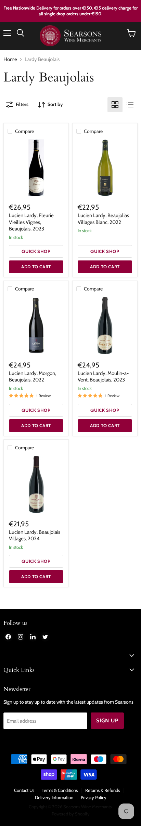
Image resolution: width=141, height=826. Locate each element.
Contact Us (24, 790)
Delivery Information (54, 797)
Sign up (107, 720)
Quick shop (36, 251)
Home (10, 59)
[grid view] (115, 104)
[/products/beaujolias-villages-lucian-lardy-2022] (36, 484)
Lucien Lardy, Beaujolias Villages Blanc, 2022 (103, 218)
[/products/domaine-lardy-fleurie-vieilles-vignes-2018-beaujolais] (36, 167)
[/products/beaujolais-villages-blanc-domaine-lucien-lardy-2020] (104, 167)
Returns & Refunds (102, 790)
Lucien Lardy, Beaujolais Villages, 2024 (34, 535)
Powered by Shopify (71, 813)
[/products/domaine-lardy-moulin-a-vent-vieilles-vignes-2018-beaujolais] (104, 325)
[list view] (130, 104)
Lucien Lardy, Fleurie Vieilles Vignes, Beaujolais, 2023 (31, 222)
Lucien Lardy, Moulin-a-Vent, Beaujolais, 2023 (103, 376)
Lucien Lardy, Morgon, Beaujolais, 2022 (32, 376)
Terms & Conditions (60, 790)
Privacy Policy (93, 797)
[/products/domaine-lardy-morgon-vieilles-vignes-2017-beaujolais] (36, 325)
